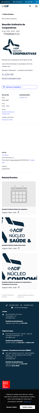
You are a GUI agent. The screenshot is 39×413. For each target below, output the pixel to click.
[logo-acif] (5, 6)
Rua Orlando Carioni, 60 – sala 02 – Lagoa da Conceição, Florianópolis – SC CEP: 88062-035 (19, 335)
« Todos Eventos (8, 14)
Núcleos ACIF (23, 98)
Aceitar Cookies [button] (27, 407)
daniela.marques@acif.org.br (11, 78)
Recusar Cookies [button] (11, 407)
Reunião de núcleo (7, 120)
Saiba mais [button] (27, 401)
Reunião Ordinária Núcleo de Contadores (14, 209)
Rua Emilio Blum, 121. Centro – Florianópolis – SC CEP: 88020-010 (14, 316)
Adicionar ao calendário (13, 87)
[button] (30, 6)
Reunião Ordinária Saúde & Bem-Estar (14, 245)
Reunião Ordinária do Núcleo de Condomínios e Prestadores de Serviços (16, 283)
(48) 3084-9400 (14, 305)
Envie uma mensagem (21, 308)
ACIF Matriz (5, 155)
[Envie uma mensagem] (13, 307)
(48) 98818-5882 (28, 305)
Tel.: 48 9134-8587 (8, 74)
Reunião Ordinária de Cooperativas (8, 113)
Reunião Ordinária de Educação (8, 296)
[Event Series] (18, 212)
